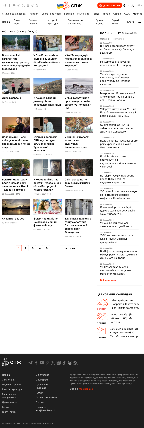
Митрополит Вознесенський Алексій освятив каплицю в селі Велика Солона (117, 97)
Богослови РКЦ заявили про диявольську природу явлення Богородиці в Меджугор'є (16, 62)
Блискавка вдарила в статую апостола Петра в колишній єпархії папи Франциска (78, 225)
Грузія (106, 13)
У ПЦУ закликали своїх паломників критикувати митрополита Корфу (115, 270)
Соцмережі (42, 379)
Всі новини (107, 280)
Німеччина (83, 13)
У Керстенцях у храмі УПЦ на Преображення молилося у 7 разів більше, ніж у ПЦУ (118, 112)
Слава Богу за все (13, 218)
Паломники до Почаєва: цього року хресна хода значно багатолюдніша (119, 144)
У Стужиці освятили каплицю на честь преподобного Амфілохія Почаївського (118, 195)
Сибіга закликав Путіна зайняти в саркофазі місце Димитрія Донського (116, 128)
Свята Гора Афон (51, 13)
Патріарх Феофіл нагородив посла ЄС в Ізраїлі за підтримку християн (117, 179)
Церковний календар (114, 294)
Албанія (34, 13)
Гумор (39, 392)
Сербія (117, 13)
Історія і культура (12, 389)
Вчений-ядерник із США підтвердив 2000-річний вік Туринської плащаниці (45, 143)
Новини (6, 21)
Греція (96, 13)
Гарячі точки (9, 411)
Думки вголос (10, 402)
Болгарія (69, 13)
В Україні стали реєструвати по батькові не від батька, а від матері (117, 49)
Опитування (42, 374)
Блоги (130, 21)
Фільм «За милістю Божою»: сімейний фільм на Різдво (45, 222)
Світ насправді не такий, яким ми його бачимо (77, 183)
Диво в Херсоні (11, 97)
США (127, 13)
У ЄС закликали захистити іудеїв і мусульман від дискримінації (116, 239)
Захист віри (8, 379)
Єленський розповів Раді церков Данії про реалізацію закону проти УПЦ (117, 210)
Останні (104, 38)
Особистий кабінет (46, 397)
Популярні (118, 38)
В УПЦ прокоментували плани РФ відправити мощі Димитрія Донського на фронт (119, 254)
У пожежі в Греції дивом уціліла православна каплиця (47, 101)
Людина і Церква (11, 384)
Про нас (40, 402)
